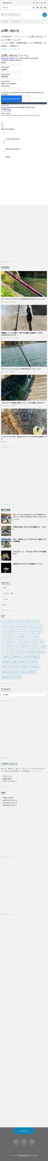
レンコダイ (7, 652)
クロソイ (6, 632)
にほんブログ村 (8, 798)
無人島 (16, 667)
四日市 (27, 657)
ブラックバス (19, 647)
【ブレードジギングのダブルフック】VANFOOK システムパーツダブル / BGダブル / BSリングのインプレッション (29, 517)
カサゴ (19, 627)
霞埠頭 (32, 672)
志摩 (15, 662)
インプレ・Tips (7, 301)
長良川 (14, 672)
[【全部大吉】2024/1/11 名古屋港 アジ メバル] (6, 568)
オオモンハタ (7, 627)
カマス (29, 627)
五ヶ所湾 (29, 652)
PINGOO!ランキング (10, 805)
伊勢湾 (40, 652)
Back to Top (24, 1131)
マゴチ (31, 647)
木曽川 (6, 667)
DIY (4, 337)
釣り (14, 301)
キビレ (38, 627)
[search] (33, 7)
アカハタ (6, 622)
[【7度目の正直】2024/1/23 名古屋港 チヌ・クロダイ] (6, 531)
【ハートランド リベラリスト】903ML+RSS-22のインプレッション (23, 299)
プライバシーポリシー (11, 49)
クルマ (5, 599)
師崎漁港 (6, 662)
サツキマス (18, 632)
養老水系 (6, 677)
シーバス (17, 637)
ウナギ (34, 622)
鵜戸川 (17, 677)
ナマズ (32, 642)
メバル (41, 647)
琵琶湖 (25, 667)
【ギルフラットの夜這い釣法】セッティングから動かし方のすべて (23, 403)
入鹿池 (5, 657)
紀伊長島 (35, 667)
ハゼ (40, 642)
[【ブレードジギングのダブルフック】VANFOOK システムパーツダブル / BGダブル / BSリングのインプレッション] (6, 519)
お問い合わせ (7, 779)
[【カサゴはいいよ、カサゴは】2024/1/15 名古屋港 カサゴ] (6, 556)
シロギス (6, 637)
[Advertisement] (24, 233)
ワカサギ (18, 652)
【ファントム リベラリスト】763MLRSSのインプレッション (21, 369)
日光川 (33, 662)
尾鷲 (35, 657)
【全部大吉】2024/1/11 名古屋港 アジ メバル (27, 564)
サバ (28, 632)
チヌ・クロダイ (19, 642)
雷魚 (23, 672)
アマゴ (25, 622)
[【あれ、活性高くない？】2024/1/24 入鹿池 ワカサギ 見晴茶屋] (6, 543)
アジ (16, 622)
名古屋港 (16, 657)
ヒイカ (6, 647)
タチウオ (6, 642)
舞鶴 (4, 672)
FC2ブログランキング (10, 803)
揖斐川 (24, 662)
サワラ (37, 632)
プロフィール (7, 776)
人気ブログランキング (10, 800)
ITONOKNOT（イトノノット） (28, 1155)
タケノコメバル (31, 637)
